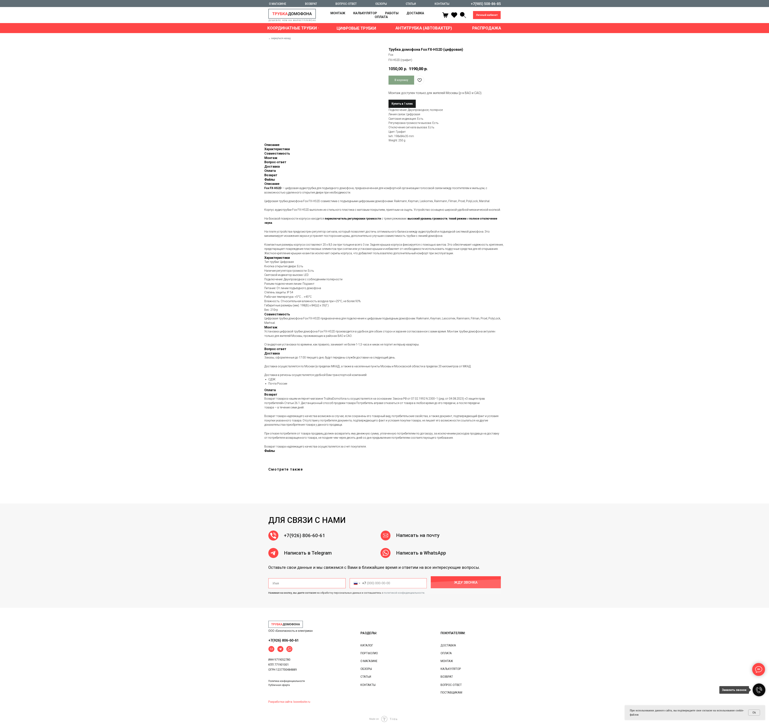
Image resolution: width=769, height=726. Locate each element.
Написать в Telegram (308, 553)
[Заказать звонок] (759, 690)
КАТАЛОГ (366, 645)
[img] (285, 624)
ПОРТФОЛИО (369, 653)
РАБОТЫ (392, 13)
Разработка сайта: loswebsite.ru (289, 701)
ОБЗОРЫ (366, 668)
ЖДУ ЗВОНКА (466, 582)
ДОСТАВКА (415, 13)
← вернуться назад (279, 38)
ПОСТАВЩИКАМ (451, 692)
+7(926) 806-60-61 (304, 535)
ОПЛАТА (381, 17)
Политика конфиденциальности (286, 681)
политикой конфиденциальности (404, 592)
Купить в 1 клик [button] (402, 103)
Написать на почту (418, 535)
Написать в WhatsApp (421, 553)
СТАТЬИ (365, 676)
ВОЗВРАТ (447, 676)
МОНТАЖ (337, 13)
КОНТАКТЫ (367, 685)
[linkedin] (463, 15)
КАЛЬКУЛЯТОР (365, 13)
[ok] (454, 15)
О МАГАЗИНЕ (368, 661)
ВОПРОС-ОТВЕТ (451, 685)
